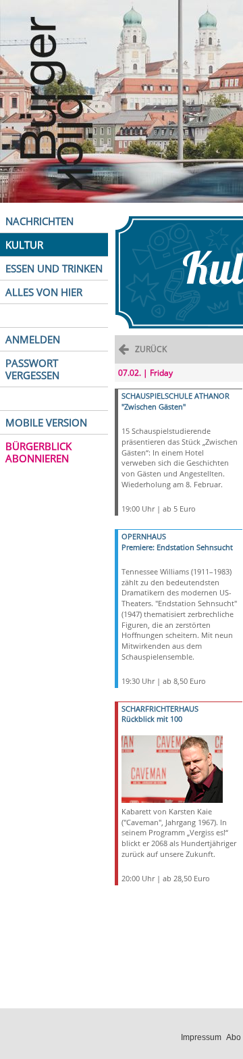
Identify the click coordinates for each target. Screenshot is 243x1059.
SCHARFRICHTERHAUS (160, 709)
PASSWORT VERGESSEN (32, 369)
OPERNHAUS (144, 536)
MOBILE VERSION (46, 422)
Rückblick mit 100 (152, 719)
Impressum (201, 1037)
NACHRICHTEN (39, 221)
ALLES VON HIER (43, 292)
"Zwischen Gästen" (154, 406)
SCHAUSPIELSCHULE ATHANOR (176, 396)
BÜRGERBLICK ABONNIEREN (38, 452)
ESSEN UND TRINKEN (54, 268)
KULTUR (24, 244)
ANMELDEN (32, 339)
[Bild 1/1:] (172, 768)
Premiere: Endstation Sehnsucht (177, 547)
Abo (233, 1037)
